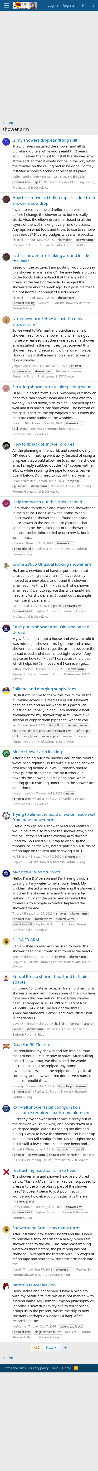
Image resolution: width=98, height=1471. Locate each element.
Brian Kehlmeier (23, 481)
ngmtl (16, 1269)
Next (50, 1347)
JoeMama (19, 1326)
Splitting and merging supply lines (44, 688)
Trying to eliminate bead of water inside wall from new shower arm (53, 817)
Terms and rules (14, 1368)
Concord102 (20, 423)
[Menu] (6, 5)
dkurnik (17, 543)
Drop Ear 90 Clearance (33, 1044)
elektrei (17, 240)
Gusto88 (18, 1149)
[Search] (92, 5)
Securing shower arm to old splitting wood (51, 386)
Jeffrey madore (23, 669)
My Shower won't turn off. (36, 872)
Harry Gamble (22, 1207)
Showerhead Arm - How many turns (46, 1227)
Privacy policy (39, 1368)
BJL (14, 605)
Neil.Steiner (20, 856)
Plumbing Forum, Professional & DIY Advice (43, 376)
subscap (18, 1086)
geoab (16, 957)
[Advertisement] (49, 61)
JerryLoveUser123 (25, 366)
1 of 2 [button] (35, 1347)
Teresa (16, 913)
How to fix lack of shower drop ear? (45, 444)
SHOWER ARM (25, 939)
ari (14, 725)
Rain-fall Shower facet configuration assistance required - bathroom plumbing (51, 1109)
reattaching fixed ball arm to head (44, 1170)
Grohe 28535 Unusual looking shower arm (52, 564)
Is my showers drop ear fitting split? (45, 140)
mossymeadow (23, 793)
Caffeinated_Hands (25, 176)
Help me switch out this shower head (47, 501)
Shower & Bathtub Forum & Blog (63, 245)
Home (66, 1368)
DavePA (17, 1023)
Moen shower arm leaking (37, 751)
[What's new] (83, 5)
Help (55, 1368)
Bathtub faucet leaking (34, 1285)
